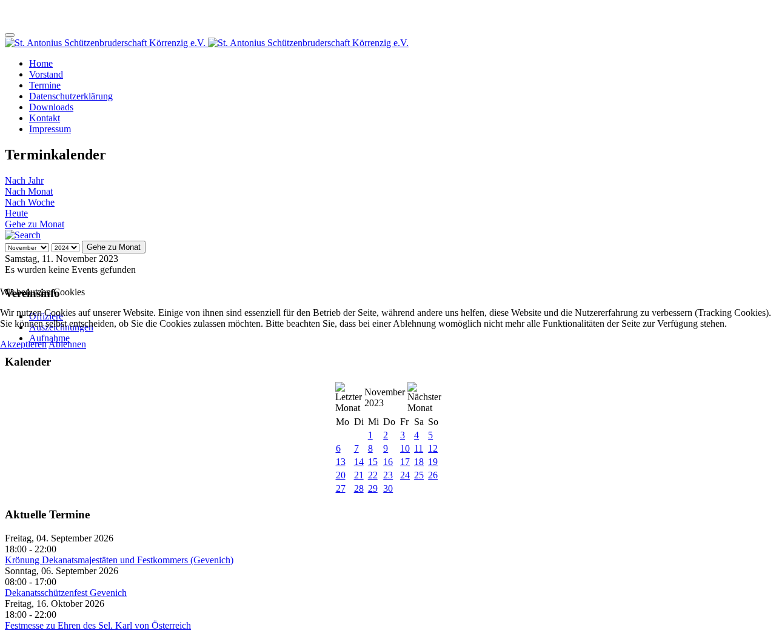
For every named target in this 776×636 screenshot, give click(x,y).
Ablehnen (67, 344)
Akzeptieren (23, 344)
